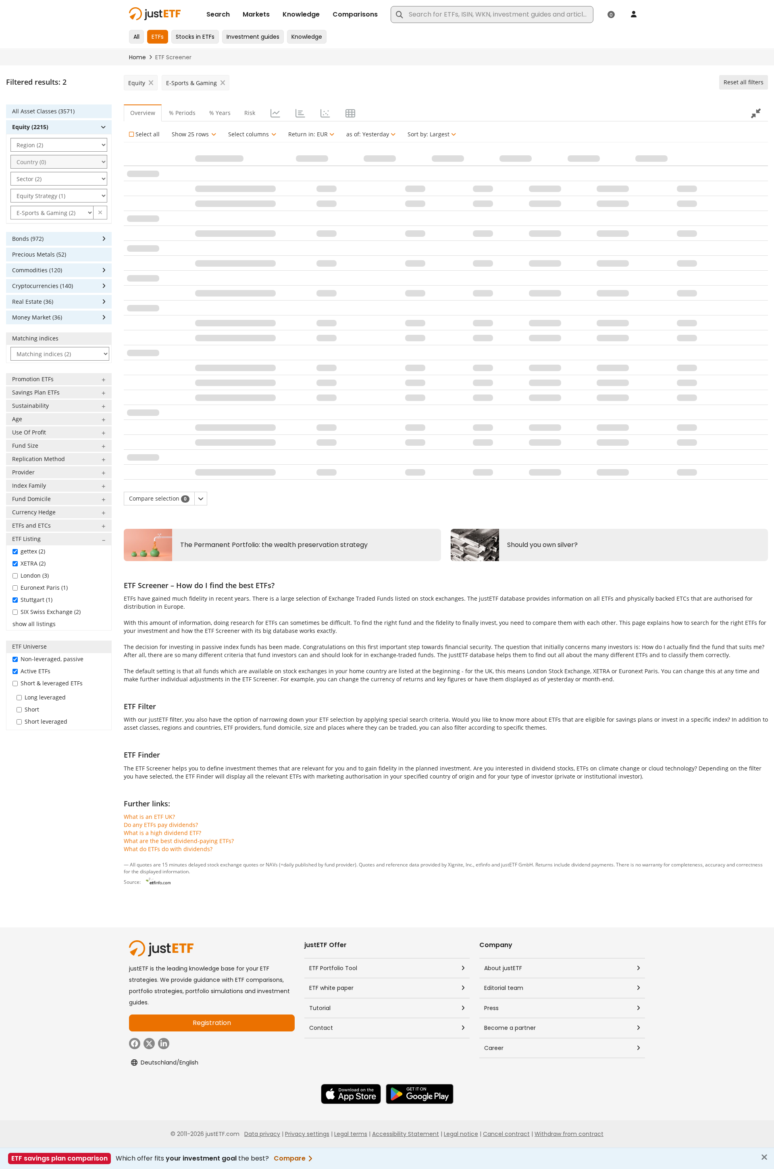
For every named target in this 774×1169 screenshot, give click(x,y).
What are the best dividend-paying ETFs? (179, 841)
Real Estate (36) (32, 301)
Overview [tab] (142, 113)
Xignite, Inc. (460, 864)
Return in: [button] (308, 134)
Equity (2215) (30, 127)
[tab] (274, 112)
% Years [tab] (220, 113)
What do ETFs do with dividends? (168, 849)
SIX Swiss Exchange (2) (51, 612)
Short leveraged (46, 721)
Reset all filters (744, 82)
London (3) (35, 575)
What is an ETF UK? (149, 816)
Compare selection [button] (158, 498)
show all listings (34, 624)
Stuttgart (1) (36, 599)
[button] (100, 212)
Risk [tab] (249, 113)
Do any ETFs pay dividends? (161, 825)
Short (32, 709)
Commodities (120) (37, 270)
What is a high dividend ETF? (162, 833)
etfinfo (483, 864)
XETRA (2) (33, 563)
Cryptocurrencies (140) (42, 286)
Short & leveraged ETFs (52, 683)
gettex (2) (33, 551)
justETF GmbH (517, 864)
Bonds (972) (28, 238)
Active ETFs (35, 671)
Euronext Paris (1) (44, 587)
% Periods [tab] (182, 113)
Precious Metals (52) (39, 254)
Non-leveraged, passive (52, 659)
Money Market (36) (37, 317)
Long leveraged (45, 697)
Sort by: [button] (428, 134)
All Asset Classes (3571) (43, 111)
